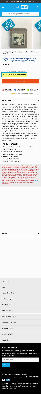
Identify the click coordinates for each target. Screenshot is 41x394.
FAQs (3, 287)
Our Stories (5, 305)
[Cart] (37, 7)
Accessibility (6, 340)
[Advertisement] (20, 209)
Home (3, 52)
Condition (15, 71)
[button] (20, 81)
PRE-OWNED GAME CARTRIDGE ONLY (14, 75)
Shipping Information (9, 316)
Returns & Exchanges (9, 322)
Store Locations (7, 311)
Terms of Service (7, 334)
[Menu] (4, 7)
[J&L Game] (20, 7)
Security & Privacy (7, 328)
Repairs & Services (8, 293)
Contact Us (5, 281)
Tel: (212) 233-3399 (32, 377)
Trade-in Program (7, 299)
